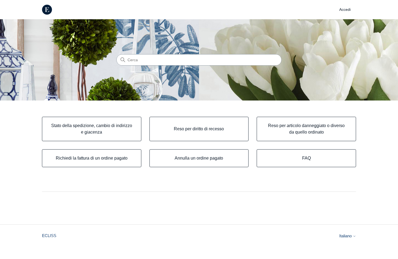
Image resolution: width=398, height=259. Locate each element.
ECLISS (49, 235)
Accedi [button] (345, 9)
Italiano (346, 236)
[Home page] (47, 10)
